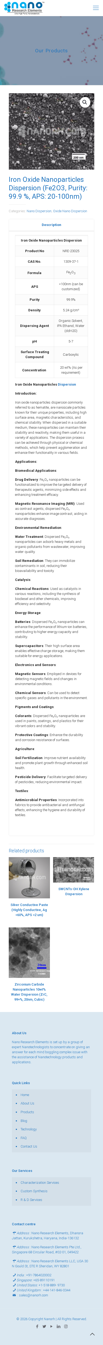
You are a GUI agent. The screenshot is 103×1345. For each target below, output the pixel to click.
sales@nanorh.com (33, 1295)
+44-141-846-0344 (56, 1290)
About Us (27, 1103)
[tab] (51, 225)
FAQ (24, 1138)
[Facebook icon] (37, 1326)
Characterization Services (40, 1183)
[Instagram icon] (66, 1326)
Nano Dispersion (39, 211)
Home (25, 1095)
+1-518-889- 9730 (52, 1285)
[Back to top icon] (92, 1334)
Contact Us (29, 1146)
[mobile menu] (95, 7)
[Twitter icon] (44, 1326)
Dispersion (67, 384)
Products (27, 1112)
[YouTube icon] (51, 1326)
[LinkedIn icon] (59, 1326)
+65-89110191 (44, 1280)
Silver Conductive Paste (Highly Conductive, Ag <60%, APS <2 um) (29, 910)
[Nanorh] (24, 8)
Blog (24, 1121)
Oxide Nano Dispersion (70, 211)
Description (51, 225)
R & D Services (31, 1200)
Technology (29, 1129)
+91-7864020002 (38, 1275)
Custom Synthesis (34, 1191)
